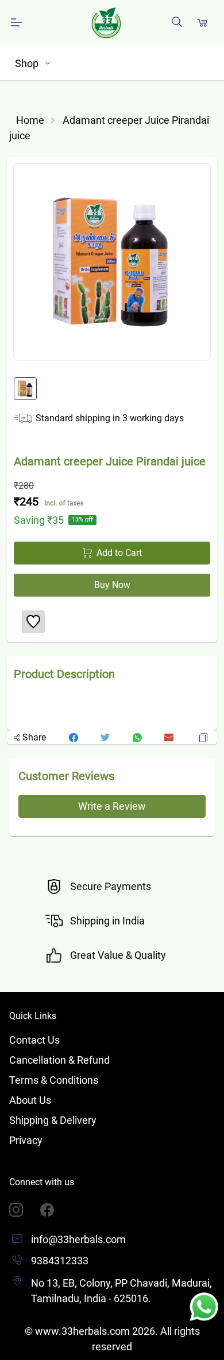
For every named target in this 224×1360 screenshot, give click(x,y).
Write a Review (112, 806)
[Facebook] (55, 1210)
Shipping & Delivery (52, 1120)
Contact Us (34, 1040)
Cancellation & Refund (59, 1060)
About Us (30, 1100)
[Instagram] (24, 1210)
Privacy (26, 1140)
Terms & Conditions (53, 1080)
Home (30, 120)
